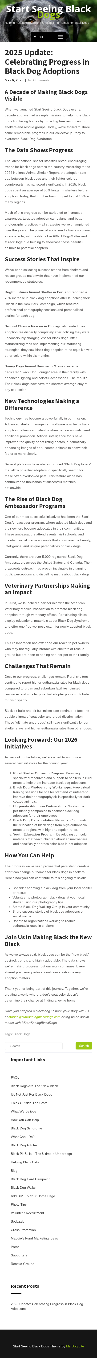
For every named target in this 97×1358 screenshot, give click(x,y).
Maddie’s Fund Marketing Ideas (34, 1238)
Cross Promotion (23, 1230)
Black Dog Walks (23, 1187)
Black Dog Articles (24, 1145)
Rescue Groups (22, 1264)
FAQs (15, 1077)
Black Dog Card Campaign (30, 1179)
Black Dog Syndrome (26, 1128)
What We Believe (23, 1111)
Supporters (19, 1255)
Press (15, 1247)
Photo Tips (19, 1204)
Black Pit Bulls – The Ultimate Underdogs (41, 1154)
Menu (38, 37)
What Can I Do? (23, 1137)
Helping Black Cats (25, 1162)
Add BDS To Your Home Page (33, 1196)
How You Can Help (25, 1120)
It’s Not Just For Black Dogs (31, 1094)
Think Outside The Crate (29, 1103)
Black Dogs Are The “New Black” (35, 1086)
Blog (14, 1170)
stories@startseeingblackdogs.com (34, 1017)
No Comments (38, 80)
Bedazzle (17, 1221)
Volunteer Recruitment (27, 1213)
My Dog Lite (75, 1346)
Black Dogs (22, 1034)
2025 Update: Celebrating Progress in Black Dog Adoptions (47, 1306)
